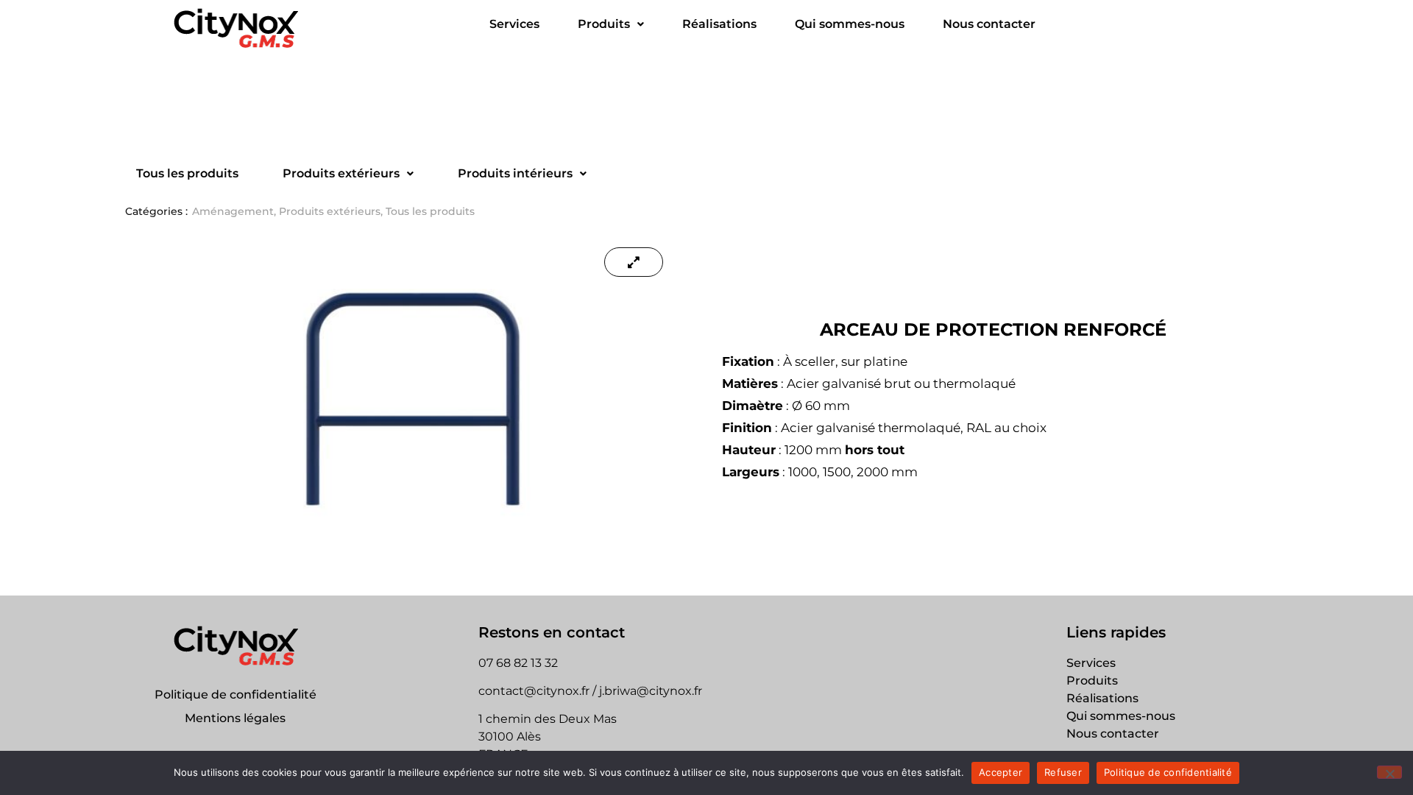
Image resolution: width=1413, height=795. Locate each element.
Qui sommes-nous (849, 24)
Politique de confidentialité (235, 695)
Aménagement (233, 211)
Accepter (1000, 772)
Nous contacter (989, 24)
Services (514, 24)
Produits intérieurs (515, 173)
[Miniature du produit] (633, 262)
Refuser (1063, 772)
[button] (611, 24)
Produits (604, 24)
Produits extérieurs (341, 173)
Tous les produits (187, 173)
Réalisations (719, 24)
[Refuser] (1389, 772)
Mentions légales (235, 718)
